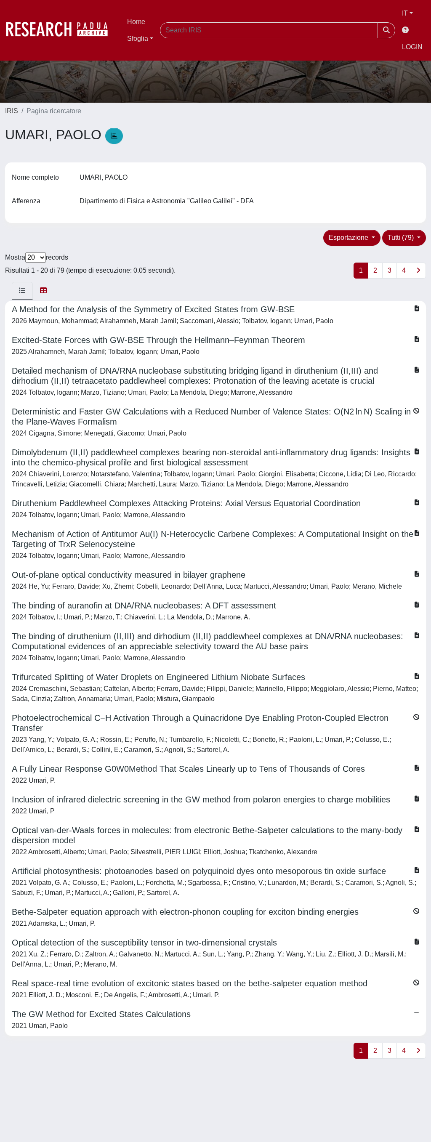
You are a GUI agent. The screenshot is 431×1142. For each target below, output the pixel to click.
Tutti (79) (401, 237)
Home (136, 21)
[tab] (22, 291)
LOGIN (412, 46)
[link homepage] (61, 30)
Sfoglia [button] (137, 38)
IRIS (11, 110)
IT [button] (405, 13)
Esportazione (349, 237)
